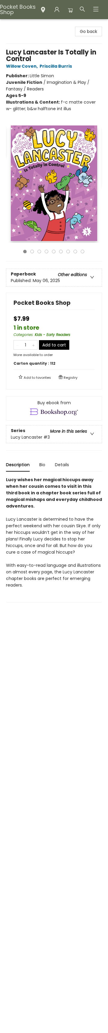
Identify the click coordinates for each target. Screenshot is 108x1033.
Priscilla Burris (56, 66)
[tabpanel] (54, 539)
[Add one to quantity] (33, 345)
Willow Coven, (22, 66)
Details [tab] (62, 465)
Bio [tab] (42, 465)
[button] (43, 10)
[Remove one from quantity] (17, 345)
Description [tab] (18, 465)
